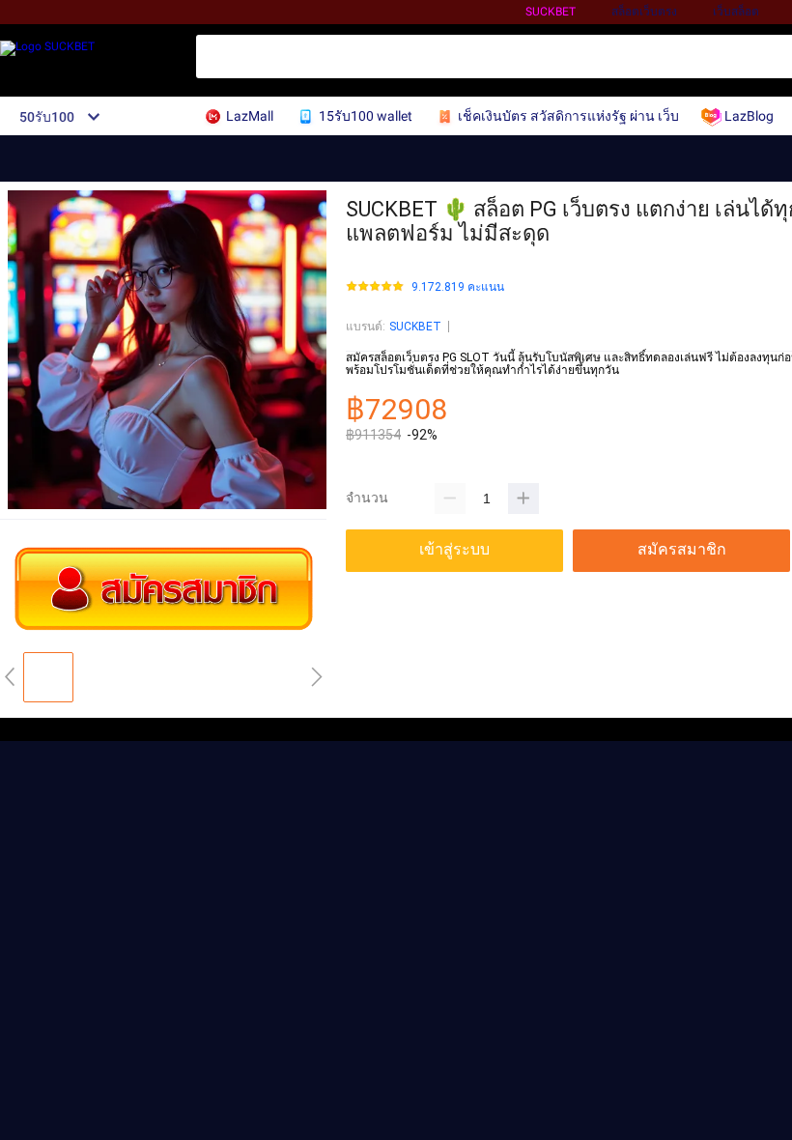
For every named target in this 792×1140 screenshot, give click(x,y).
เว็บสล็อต (736, 11)
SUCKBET (550, 11)
